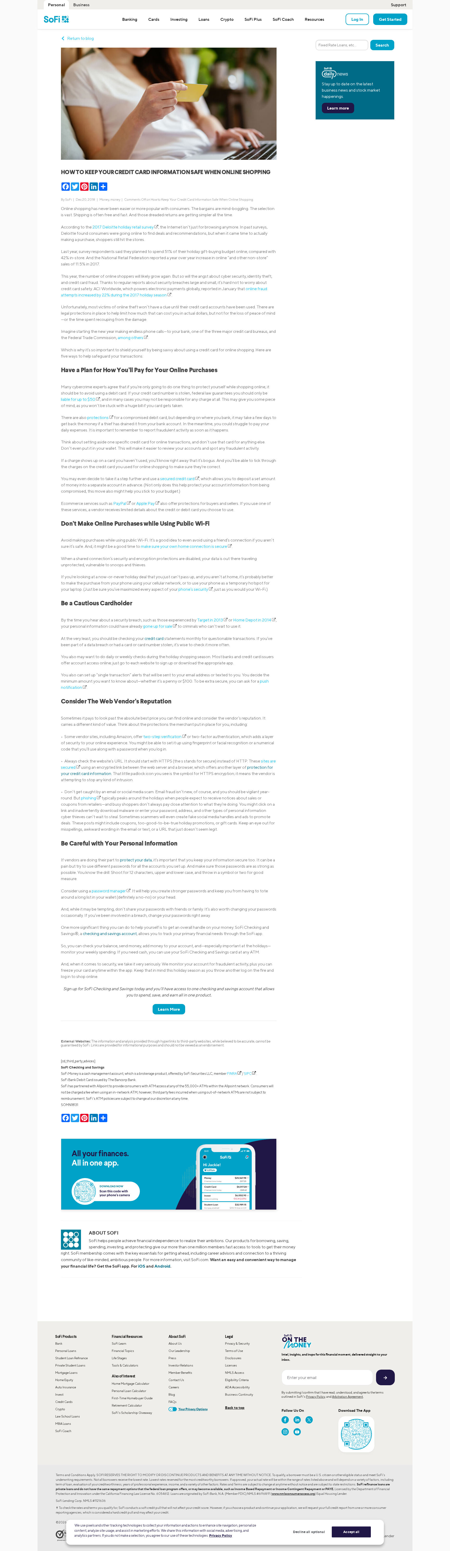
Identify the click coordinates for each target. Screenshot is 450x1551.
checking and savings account (110, 933)
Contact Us (176, 1380)
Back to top (235, 1407)
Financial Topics (123, 1351)
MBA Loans (63, 1424)
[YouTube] (297, 1431)
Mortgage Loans (66, 1373)
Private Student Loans (70, 1365)
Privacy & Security (237, 1343)
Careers (173, 1387)
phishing (89, 798)
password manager (109, 890)
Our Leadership (179, 1351)
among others (130, 337)
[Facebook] (285, 1419)
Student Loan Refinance (71, 1358)
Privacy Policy (315, 1397)
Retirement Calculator (127, 1405)
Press (172, 1358)
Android (162, 1266)
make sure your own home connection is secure (184, 546)
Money (104, 199)
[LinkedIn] (297, 1419)
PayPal (119, 503)
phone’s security (193, 589)
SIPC (248, 1074)
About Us (175, 1343)
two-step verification (162, 736)
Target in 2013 (210, 620)
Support (398, 4)
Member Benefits (180, 1373)
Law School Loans (67, 1416)
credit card (154, 638)
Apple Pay (145, 503)
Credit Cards (64, 1402)
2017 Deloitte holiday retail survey (123, 227)
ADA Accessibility (237, 1387)
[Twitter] (309, 1419)
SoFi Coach (63, 1431)
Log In (357, 19)
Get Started (390, 19)
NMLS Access (234, 1373)
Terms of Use (234, 1351)
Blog (171, 1394)
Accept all (351, 1532)
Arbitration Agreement (347, 1397)
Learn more (338, 108)
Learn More (169, 1009)
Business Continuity (239, 1394)
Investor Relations (180, 1365)
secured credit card (177, 478)
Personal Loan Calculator (129, 1391)
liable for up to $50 (78, 399)
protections (98, 417)
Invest (59, 1394)
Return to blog (80, 38)
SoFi (68, 199)
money (115, 199)
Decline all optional (309, 1532)
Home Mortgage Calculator (130, 1383)
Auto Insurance (65, 1387)
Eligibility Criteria (237, 1380)
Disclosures (233, 1358)
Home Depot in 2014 (252, 620)
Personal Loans (65, 1351)
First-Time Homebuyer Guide (132, 1398)
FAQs (172, 1402)
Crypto (60, 1409)
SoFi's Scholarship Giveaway (132, 1413)
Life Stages (119, 1358)
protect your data (136, 859)
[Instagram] (285, 1431)
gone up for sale (158, 626)
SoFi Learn (119, 1343)
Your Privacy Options (193, 1409)
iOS (141, 1266)
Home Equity (64, 1380)
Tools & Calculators (125, 1365)
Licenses (231, 1365)
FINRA (232, 1074)
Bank (58, 1343)
